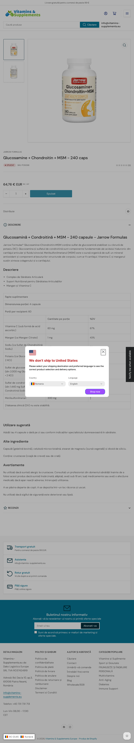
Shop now (95, 391)
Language (72, 378)
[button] (19, 737)
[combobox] (37, 383)
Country (33, 378)
